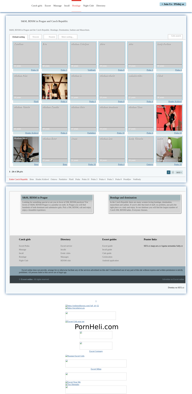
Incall (67, 5)
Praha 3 (64, 70)
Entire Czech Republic (18, 179)
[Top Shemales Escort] (72, 384)
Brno (36, 164)
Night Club (88, 5)
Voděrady (92, 70)
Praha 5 (110, 179)
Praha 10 (34, 70)
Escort (48, 5)
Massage (57, 5)
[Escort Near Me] (73, 382)
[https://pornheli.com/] (90, 319)
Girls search (176, 36)
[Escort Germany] (96, 346)
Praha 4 (178, 70)
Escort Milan (96, 369)
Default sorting (18, 37)
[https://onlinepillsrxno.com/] (82, 306)
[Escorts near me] (74, 321)
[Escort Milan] (96, 367)
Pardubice (91, 133)
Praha (77, 179)
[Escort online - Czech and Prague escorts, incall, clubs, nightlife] (17, 9)
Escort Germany (96, 351)
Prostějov (127, 179)
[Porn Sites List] (96, 330)
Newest (36, 37)
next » (179, 172)
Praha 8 (121, 70)
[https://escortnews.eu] (75, 308)
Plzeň (36, 101)
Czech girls (36, 5)
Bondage (76, 5)
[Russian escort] (74, 356)
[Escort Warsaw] (96, 393)
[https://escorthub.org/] (96, 335)
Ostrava (150, 164)
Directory (101, 5)
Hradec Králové (175, 101)
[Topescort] (96, 380)
